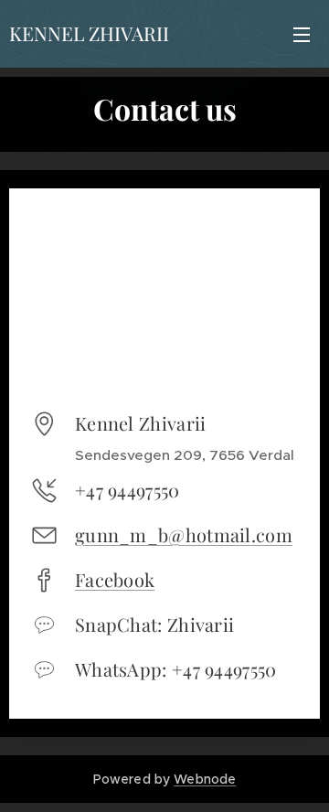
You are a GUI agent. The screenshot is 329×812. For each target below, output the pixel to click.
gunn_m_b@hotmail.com (183, 534)
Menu (301, 34)
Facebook (114, 579)
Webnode (205, 779)
